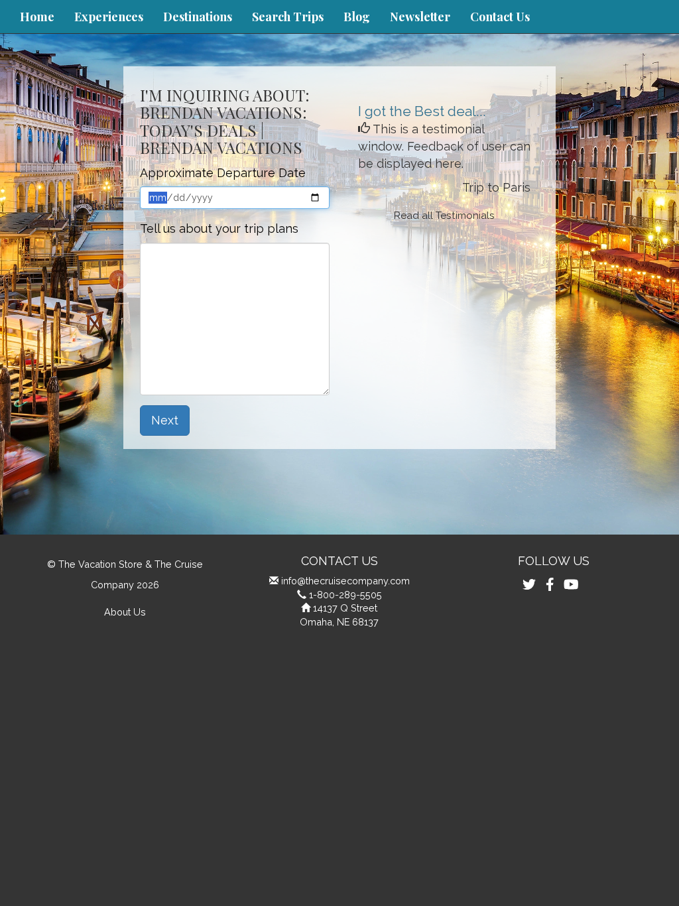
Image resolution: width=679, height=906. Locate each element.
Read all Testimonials (444, 216)
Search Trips (288, 17)
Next (164, 420)
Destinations (197, 17)
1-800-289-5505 (345, 594)
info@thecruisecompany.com (345, 580)
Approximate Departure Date (223, 173)
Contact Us (500, 17)
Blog (356, 17)
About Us (125, 611)
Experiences (108, 17)
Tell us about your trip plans (219, 228)
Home (37, 17)
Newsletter (420, 17)
